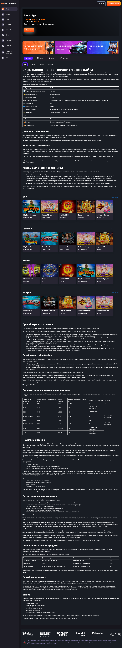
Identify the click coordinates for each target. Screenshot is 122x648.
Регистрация (114, 3)
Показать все (115, 197)
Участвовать (30, 29)
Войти (101, 4)
